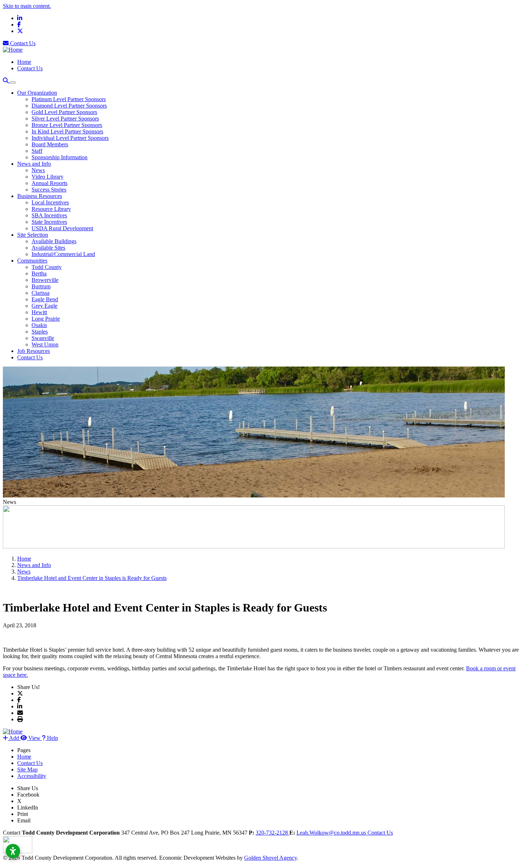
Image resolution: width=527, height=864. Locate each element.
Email (23, 820)
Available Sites (48, 248)
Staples (40, 332)
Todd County (47, 267)
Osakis (39, 325)
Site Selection (32, 235)
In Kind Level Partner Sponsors (67, 131)
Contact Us (22, 43)
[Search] (6, 80)
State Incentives (49, 222)
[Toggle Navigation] (13, 82)
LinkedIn (27, 807)
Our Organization (37, 93)
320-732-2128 (272, 833)
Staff (37, 151)
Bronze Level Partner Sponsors (67, 125)
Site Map (27, 769)
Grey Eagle (44, 306)
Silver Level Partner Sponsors (65, 118)
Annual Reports (49, 183)
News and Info (34, 164)
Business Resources (39, 196)
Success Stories (49, 190)
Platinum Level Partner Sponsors (69, 99)
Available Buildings (54, 241)
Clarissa (40, 293)
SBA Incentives (49, 215)
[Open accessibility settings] (13, 851)
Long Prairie (46, 319)
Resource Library (51, 209)
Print (22, 814)
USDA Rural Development (62, 228)
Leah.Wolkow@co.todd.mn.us (331, 833)
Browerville (45, 280)
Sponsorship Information (59, 157)
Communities (32, 261)
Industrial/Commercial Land (63, 254)
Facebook (28, 795)
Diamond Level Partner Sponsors (69, 106)
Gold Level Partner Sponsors (64, 112)
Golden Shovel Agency (270, 858)
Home (24, 62)
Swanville (43, 338)
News (38, 170)
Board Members (50, 144)
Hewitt (39, 312)
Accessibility (31, 776)
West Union (45, 344)
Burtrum (41, 286)
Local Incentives (50, 202)
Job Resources (33, 351)
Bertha (39, 273)
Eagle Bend (45, 299)
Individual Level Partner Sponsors (70, 138)
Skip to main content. (27, 6)
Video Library (47, 177)
